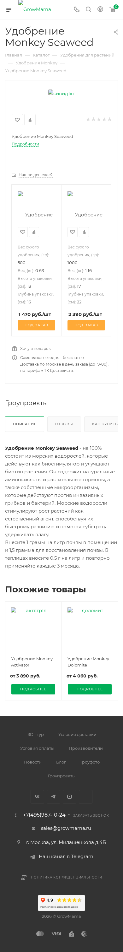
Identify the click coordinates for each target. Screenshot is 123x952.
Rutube (85, 796)
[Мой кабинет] (100, 10)
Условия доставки (77, 734)
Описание (24, 424)
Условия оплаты (37, 748)
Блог (61, 761)
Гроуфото (90, 761)
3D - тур (36, 734)
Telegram (53, 796)
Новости (33, 761)
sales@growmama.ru (66, 828)
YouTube (69, 796)
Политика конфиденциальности (66, 877)
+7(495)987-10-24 (44, 815)
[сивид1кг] (61, 93)
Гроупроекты (61, 775)
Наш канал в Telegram (66, 856)
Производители (86, 748)
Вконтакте (37, 796)
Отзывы (64, 424)
